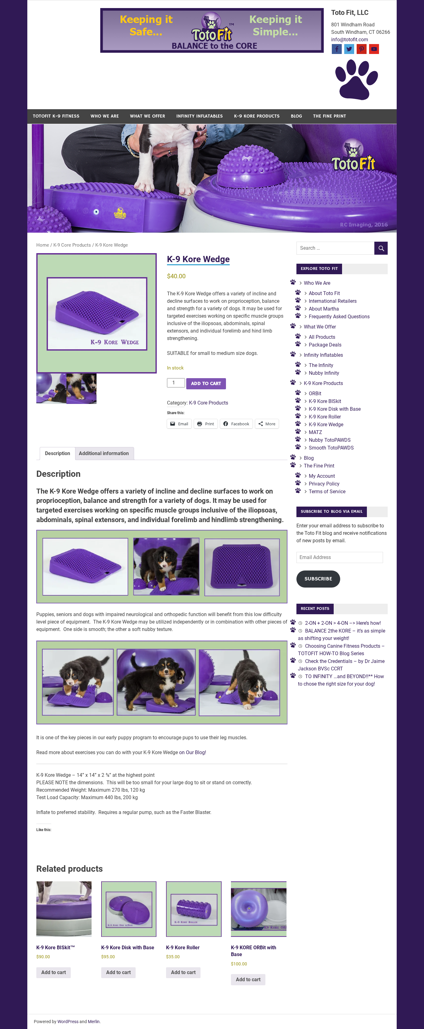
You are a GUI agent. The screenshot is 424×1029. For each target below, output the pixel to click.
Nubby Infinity (324, 373)
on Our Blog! (192, 752)
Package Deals (325, 345)
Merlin (94, 1021)
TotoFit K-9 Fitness (56, 116)
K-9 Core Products (72, 245)
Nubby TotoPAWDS (330, 440)
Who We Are (105, 116)
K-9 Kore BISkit (325, 401)
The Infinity (321, 365)
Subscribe (318, 578)
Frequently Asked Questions (339, 317)
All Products (322, 337)
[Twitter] (349, 48)
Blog (296, 116)
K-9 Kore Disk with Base (335, 409)
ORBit (315, 393)
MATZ (315, 432)
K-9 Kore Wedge (326, 424)
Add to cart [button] (53, 972)
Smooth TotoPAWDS (331, 448)
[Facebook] (336, 48)
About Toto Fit (324, 293)
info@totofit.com (349, 40)
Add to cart (206, 384)
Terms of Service (327, 491)
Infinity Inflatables (199, 116)
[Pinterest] (361, 48)
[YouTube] (374, 48)
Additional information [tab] (104, 453)
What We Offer (147, 116)
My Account (322, 476)
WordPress (68, 1021)
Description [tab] (57, 453)
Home (42, 245)
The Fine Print (329, 116)
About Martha (324, 309)
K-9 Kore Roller (325, 417)
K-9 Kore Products (257, 116)
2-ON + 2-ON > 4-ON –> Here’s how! (343, 623)
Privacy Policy (324, 484)
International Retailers (333, 301)
